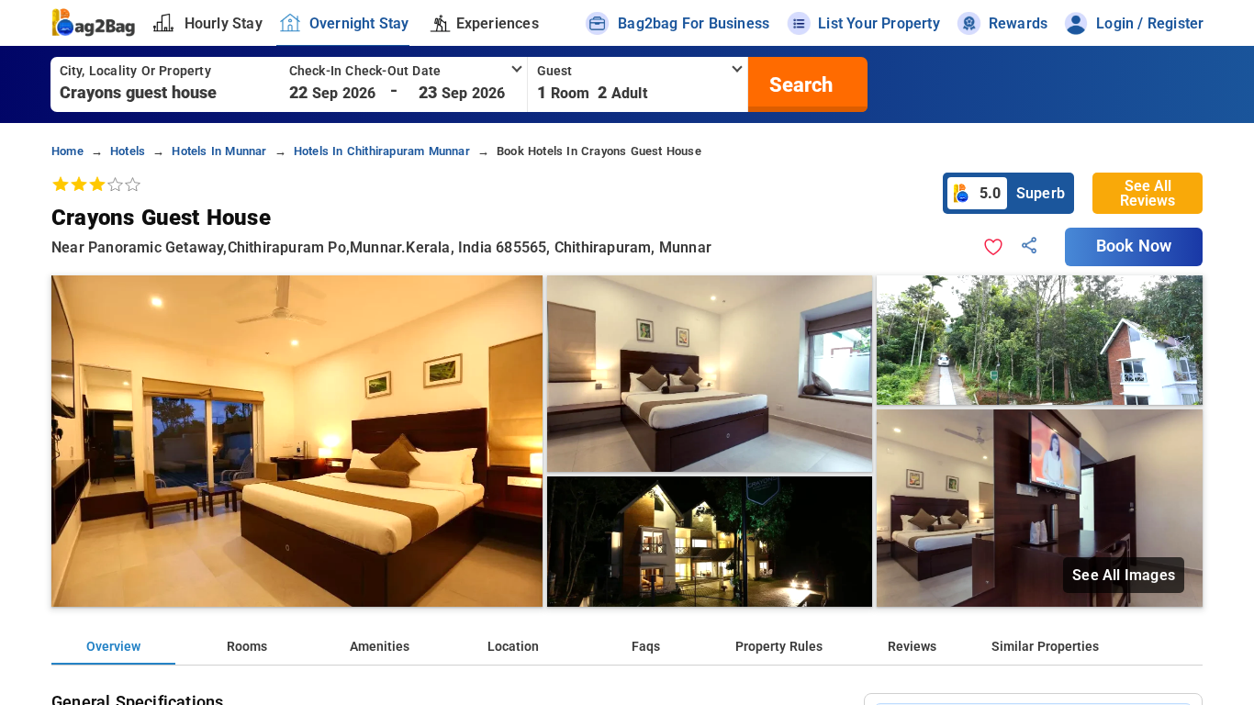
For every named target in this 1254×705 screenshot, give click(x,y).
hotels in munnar (219, 151)
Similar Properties (1045, 647)
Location (513, 647)
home (67, 151)
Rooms (247, 647)
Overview (113, 647)
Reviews (912, 647)
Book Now (1133, 246)
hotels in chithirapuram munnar (382, 151)
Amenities (379, 647)
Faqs (646, 647)
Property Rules (779, 647)
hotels (127, 151)
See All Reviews (1147, 193)
